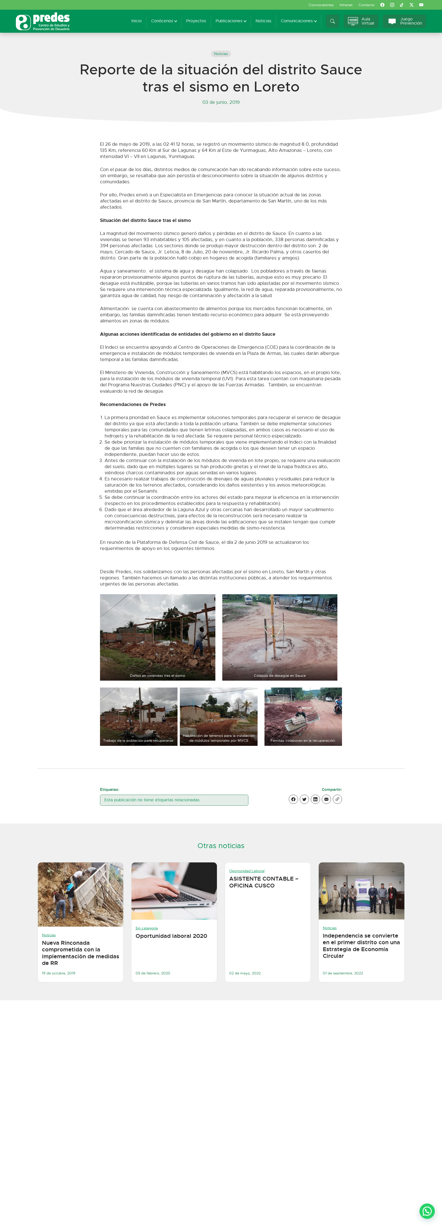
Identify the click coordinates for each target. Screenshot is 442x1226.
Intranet (346, 5)
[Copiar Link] (337, 799)
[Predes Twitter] (411, 5)
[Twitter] (304, 799)
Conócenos (162, 21)
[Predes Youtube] (421, 5)
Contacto (366, 5)
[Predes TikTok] (402, 5)
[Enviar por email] (326, 799)
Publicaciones (229, 21)
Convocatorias (321, 5)
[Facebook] (293, 799)
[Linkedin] (315, 799)
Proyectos (196, 21)
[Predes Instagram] (392, 5)
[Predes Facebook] (382, 5)
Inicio (136, 21)
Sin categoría (147, 928)
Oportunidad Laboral (246, 871)
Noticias (263, 21)
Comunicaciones (297, 21)
